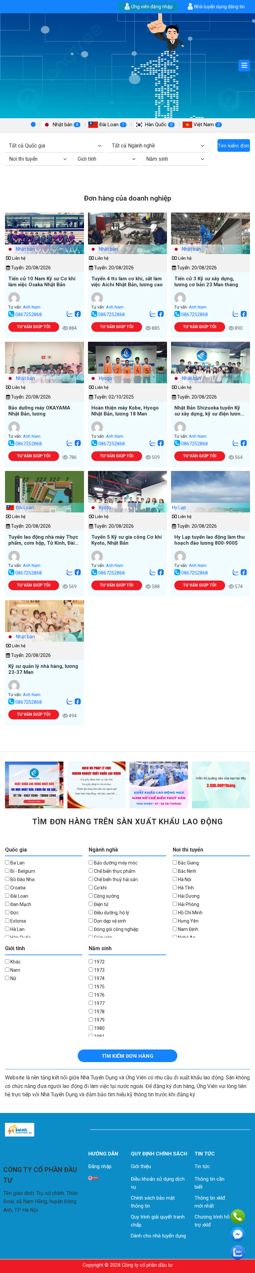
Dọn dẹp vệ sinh (109, 921)
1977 (99, 1003)
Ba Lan (17, 862)
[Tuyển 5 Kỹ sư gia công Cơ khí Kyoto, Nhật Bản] (127, 500)
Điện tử (101, 904)
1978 (99, 1011)
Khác (15, 961)
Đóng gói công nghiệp (115, 929)
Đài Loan (111, 125)
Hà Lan (17, 929)
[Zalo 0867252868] (69, 314)
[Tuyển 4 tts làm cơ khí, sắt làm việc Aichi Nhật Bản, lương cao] (127, 242)
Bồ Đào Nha (22, 879)
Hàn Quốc (158, 125)
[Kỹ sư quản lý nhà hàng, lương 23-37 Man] (44, 629)
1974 (99, 978)
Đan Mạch (20, 904)
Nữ (12, 978)
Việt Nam (205, 125)
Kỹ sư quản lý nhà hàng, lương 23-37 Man (43, 669)
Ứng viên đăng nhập (152, 6)
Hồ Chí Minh (190, 912)
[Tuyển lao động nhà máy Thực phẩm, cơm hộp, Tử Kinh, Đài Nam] (44, 500)
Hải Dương (188, 896)
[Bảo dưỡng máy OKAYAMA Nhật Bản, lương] (44, 371)
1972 (99, 961)
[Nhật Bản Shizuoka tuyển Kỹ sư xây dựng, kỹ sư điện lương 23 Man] (210, 371)
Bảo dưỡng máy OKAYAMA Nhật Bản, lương (39, 410)
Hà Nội (184, 879)
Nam (14, 970)
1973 (99, 970)
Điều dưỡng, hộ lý (111, 912)
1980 (99, 1028)
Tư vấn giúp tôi (33, 326)
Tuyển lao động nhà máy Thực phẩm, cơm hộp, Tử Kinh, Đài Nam (43, 540)
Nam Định (187, 929)
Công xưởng (106, 896)
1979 (99, 1020)
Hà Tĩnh (185, 887)
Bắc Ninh (186, 871)
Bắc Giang (188, 862)
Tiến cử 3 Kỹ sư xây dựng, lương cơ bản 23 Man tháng (206, 281)
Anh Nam (32, 307)
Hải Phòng (188, 904)
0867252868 (28, 314)
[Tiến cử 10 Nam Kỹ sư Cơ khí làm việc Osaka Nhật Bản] (44, 242)
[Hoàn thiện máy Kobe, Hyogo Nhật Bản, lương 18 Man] (127, 371)
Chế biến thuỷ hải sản (115, 879)
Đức (14, 912)
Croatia (17, 887)
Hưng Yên (188, 921)
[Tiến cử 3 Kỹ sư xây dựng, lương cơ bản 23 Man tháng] (210, 242)
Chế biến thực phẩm (114, 871)
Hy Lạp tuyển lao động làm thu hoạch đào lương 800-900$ (209, 540)
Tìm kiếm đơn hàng (233, 147)
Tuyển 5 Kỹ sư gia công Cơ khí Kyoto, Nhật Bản (126, 540)
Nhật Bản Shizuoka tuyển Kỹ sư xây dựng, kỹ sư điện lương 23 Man (208, 410)
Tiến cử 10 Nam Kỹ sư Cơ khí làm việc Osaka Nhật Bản (41, 281)
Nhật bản (64, 125)
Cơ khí (100, 887)
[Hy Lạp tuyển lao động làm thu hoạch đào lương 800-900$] (210, 500)
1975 (99, 986)
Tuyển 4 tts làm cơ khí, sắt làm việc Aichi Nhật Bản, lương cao (127, 281)
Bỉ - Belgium (22, 871)
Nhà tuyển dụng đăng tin (219, 6)
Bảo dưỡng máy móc (115, 862)
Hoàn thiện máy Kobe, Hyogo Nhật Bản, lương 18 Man (125, 410)
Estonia (17, 921)
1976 (99, 995)
